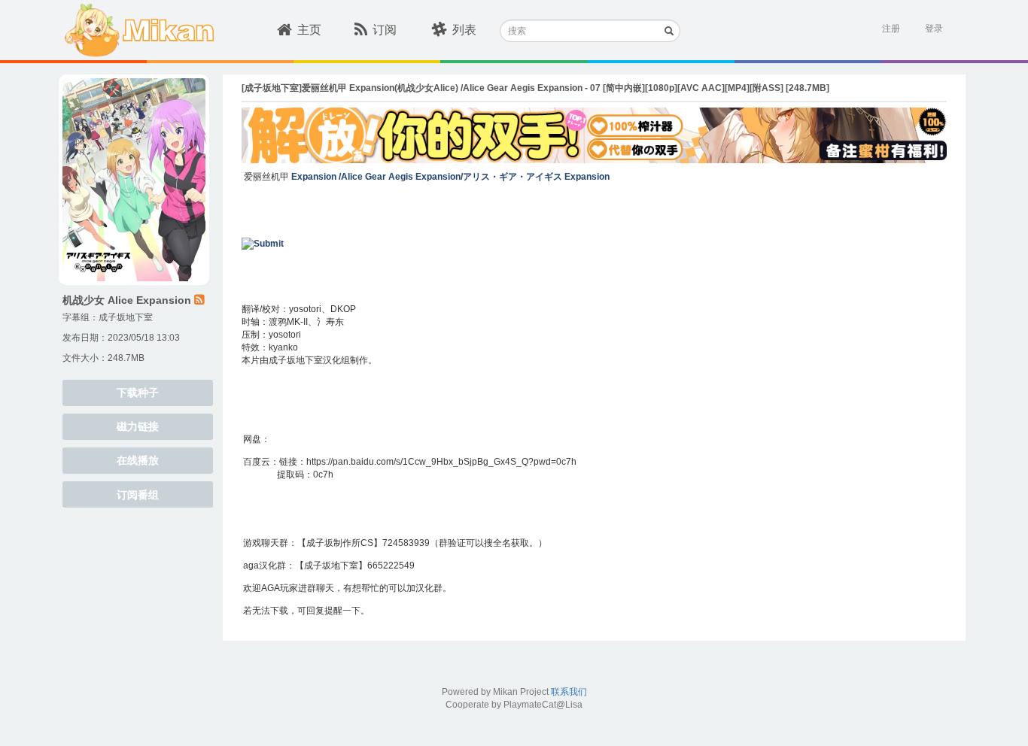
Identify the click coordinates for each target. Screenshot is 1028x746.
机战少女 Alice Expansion (126, 300)
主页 (309, 29)
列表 (464, 29)
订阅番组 (138, 495)
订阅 (385, 29)
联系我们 (569, 692)
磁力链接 (138, 426)
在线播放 (138, 460)
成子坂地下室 (126, 317)
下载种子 (138, 393)
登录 (934, 28)
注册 (891, 28)
